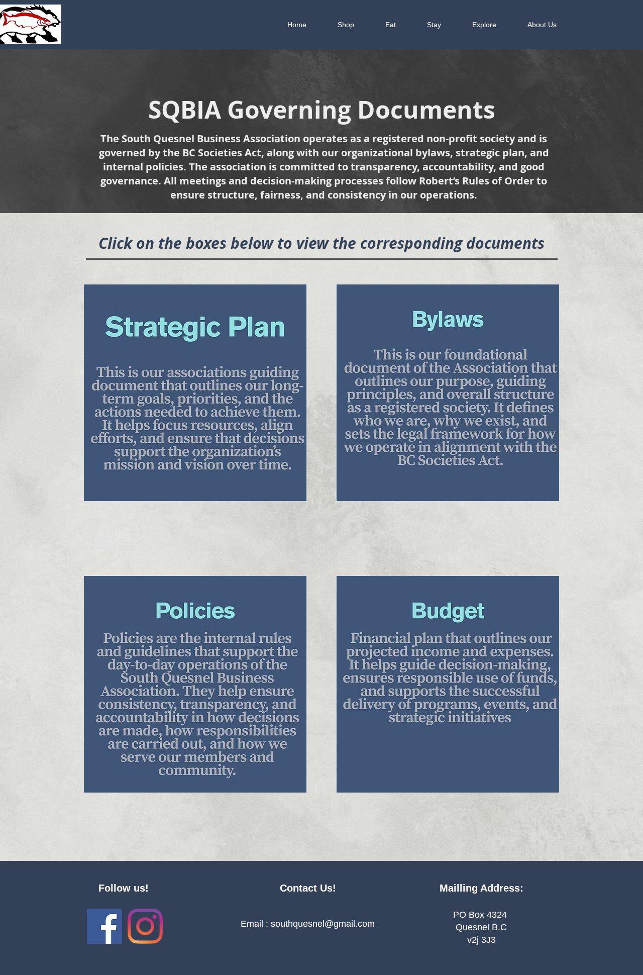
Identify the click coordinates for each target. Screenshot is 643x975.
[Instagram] (145, 926)
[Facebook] (104, 926)
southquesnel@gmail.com (323, 924)
